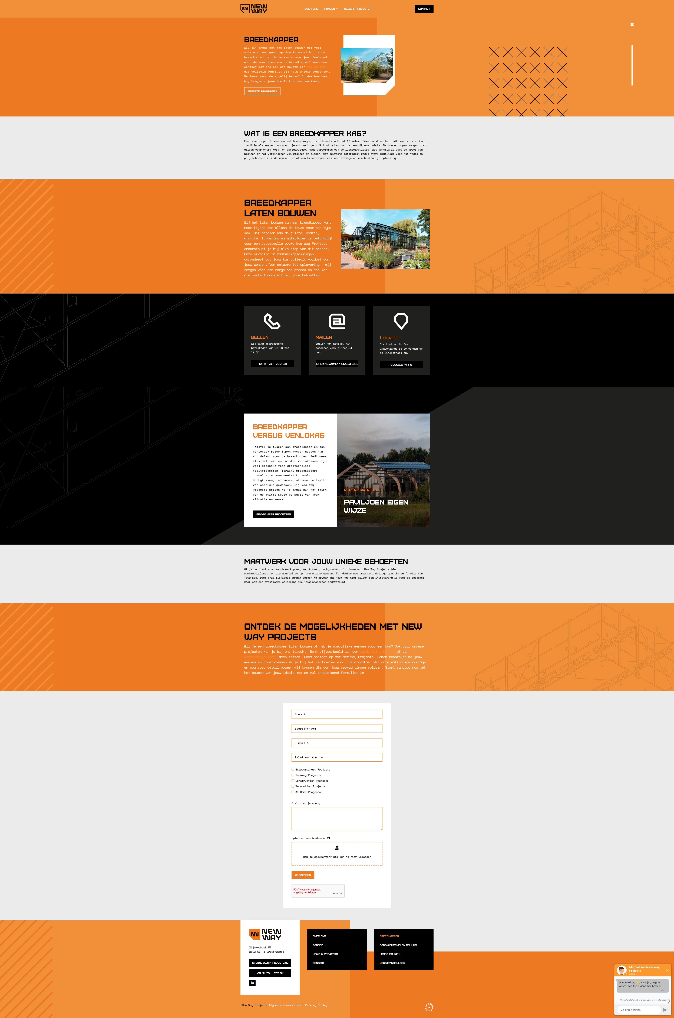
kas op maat (317, 67)
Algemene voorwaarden (284, 1005)
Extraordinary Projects (312, 769)
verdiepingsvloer (259, 656)
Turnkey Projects (308, 775)
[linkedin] (252, 983)
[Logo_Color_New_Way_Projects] (265, 930)
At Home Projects (308, 792)
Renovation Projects (310, 786)
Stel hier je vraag (306, 803)
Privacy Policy (316, 1005)
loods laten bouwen (377, 651)
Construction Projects (311, 781)
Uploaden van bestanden (309, 838)
